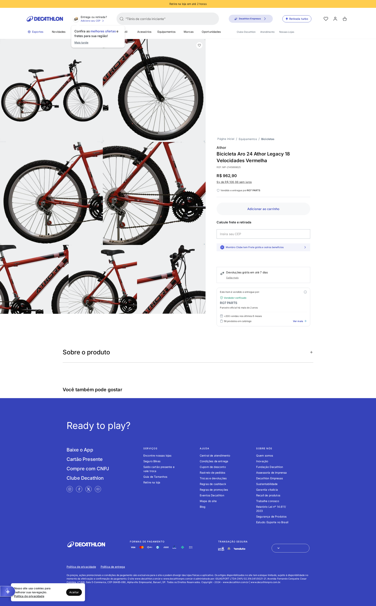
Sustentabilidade (267, 484)
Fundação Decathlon (269, 467)
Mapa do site (208, 501)
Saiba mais (232, 277)
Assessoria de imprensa (271, 472)
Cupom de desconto (213, 467)
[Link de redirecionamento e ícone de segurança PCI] (228, 548)
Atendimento (267, 31)
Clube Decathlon (246, 31)
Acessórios (144, 31)
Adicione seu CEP (91, 20)
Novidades (58, 31)
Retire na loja (151, 482)
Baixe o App (80, 450)
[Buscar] (121, 18)
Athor (221, 148)
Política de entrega (113, 566)
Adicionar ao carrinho (263, 209)
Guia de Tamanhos (155, 476)
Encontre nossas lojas (157, 455)
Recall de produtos (268, 495)
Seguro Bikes (151, 461)
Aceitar (74, 592)
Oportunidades (211, 31)
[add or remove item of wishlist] (199, 45)
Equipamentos (166, 31)
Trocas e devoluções (213, 478)
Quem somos (264, 455)
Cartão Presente (85, 459)
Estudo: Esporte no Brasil (272, 522)
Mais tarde (81, 42)
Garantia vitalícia (267, 489)
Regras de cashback (213, 484)
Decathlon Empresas (269, 478)
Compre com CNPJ (88, 468)
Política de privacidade (81, 566)
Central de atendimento (215, 455)
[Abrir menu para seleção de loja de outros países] (290, 548)
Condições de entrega (214, 461)
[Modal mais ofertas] (305, 292)
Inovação (262, 461)
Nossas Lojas (286, 31)
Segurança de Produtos (271, 516)
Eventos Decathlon (212, 495)
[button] (7, 591)
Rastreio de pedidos (212, 472)
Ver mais (298, 321)
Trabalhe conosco (267, 501)
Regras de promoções (214, 489)
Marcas (188, 31)
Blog (202, 506)
